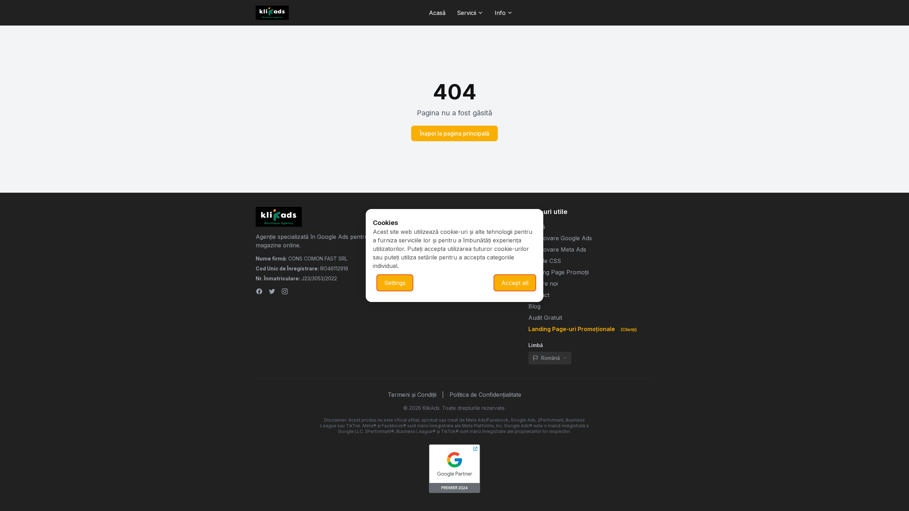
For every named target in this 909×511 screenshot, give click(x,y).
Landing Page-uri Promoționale (582, 329)
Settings (394, 282)
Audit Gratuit (545, 317)
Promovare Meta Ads (557, 249)
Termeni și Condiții (412, 394)
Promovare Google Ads (560, 238)
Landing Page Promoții (558, 272)
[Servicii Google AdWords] (454, 469)
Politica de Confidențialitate (485, 394)
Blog (534, 306)
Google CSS (544, 260)
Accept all (514, 282)
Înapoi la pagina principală (454, 133)
